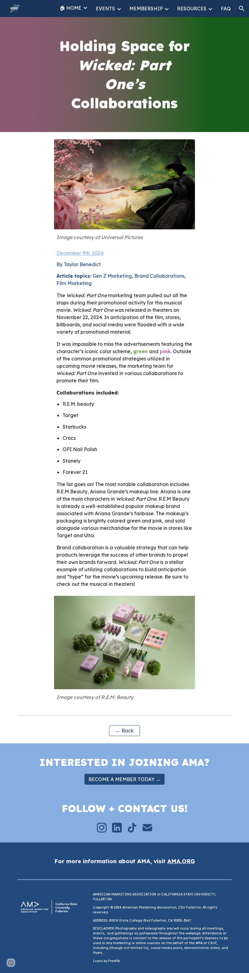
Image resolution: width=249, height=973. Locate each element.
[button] (241, 8)
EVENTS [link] (105, 8)
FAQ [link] (226, 8)
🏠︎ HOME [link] (70, 8)
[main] (124, 74)
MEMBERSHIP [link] (146, 8)
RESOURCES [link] (191, 8)
